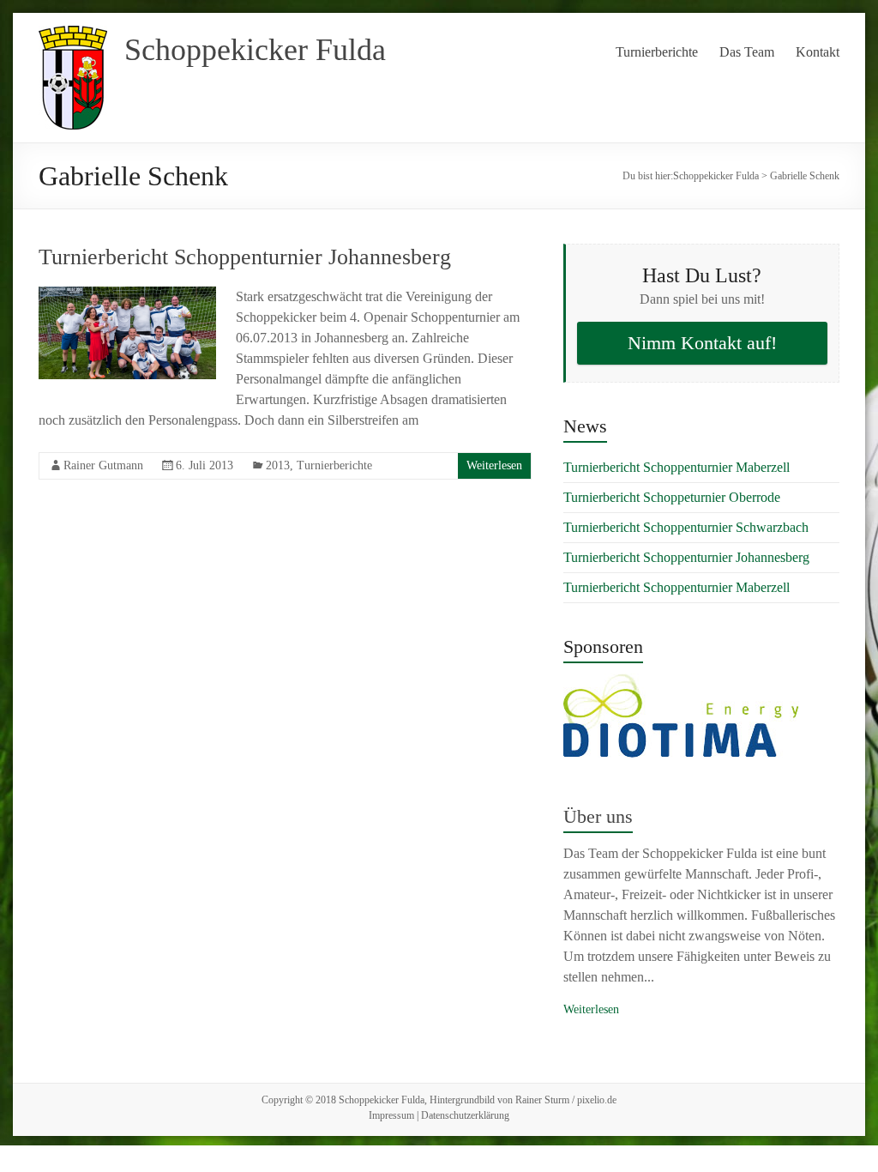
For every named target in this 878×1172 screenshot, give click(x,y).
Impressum (391, 1115)
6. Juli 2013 (204, 465)
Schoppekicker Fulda (255, 50)
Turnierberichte (657, 52)
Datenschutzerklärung (465, 1115)
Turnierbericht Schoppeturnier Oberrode (671, 497)
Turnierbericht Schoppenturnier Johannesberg (245, 257)
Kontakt (817, 52)
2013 (278, 465)
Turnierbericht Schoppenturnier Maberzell (676, 467)
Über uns (598, 816)
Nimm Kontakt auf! (702, 342)
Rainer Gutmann (103, 465)
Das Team (746, 52)
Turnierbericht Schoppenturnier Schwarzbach (686, 527)
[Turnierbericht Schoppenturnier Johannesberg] (127, 294)
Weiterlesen (494, 465)
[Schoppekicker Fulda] (73, 34)
